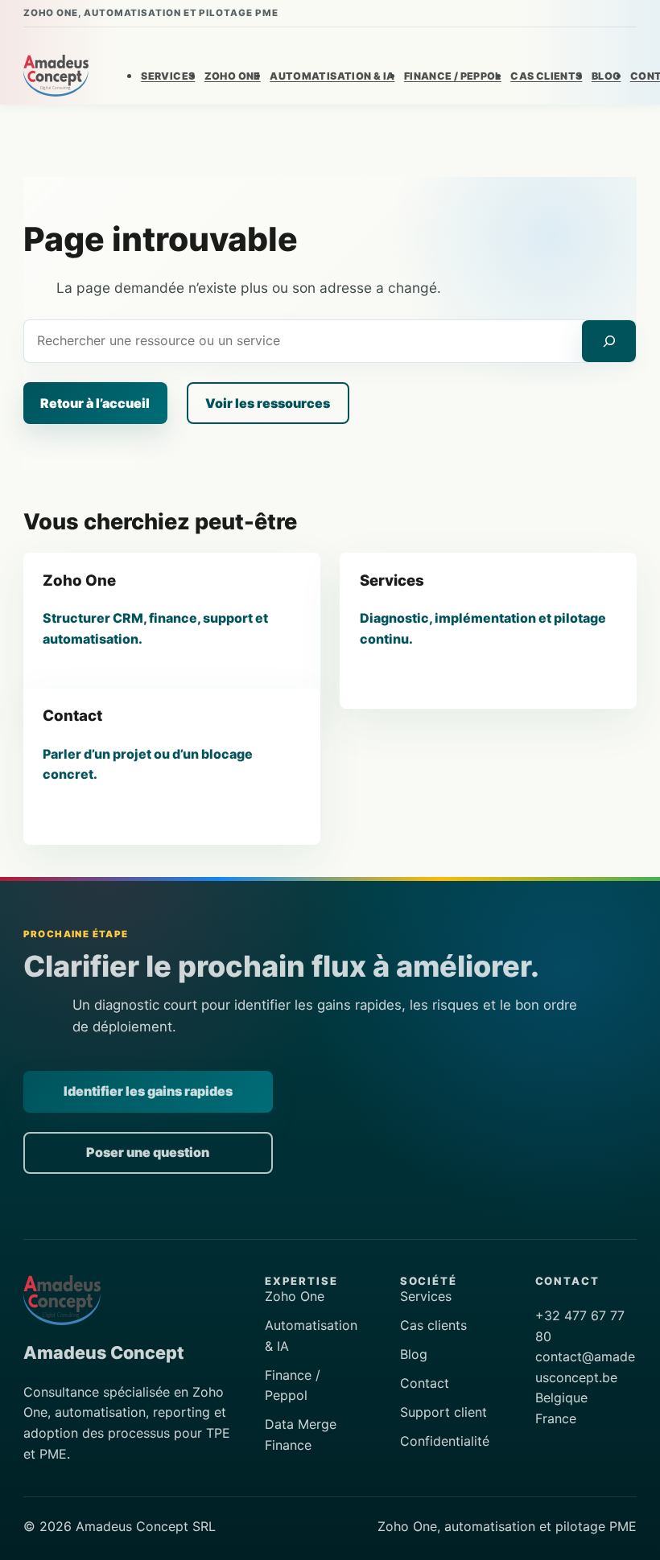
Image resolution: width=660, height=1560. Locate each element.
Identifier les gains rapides (148, 1091)
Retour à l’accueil (95, 403)
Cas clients (433, 1325)
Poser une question (147, 1152)
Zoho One (294, 1296)
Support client (443, 1412)
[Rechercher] (609, 341)
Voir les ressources (267, 403)
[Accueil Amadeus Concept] (56, 76)
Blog (413, 1354)
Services (426, 1296)
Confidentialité (444, 1441)
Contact (424, 1383)
